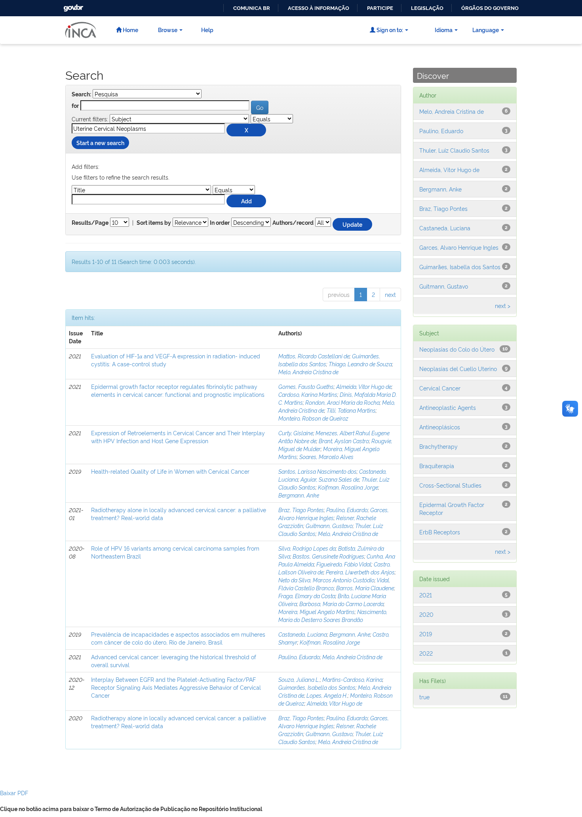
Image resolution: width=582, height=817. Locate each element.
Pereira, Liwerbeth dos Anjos (360, 572)
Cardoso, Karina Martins (307, 394)
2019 (425, 633)
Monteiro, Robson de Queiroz (313, 418)
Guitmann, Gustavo (329, 525)
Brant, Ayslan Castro (344, 440)
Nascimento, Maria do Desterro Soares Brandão (332, 615)
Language (485, 29)
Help (207, 29)
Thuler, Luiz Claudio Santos (454, 150)
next (390, 294)
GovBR (72, 5)
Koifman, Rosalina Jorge (348, 487)
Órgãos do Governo (490, 8)
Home (130, 29)
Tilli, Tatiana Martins (351, 410)
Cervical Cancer (439, 388)
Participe (380, 8)
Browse (167, 29)
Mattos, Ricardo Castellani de (314, 356)
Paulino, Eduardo (347, 509)
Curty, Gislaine (295, 432)
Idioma (444, 29)
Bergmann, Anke (298, 495)
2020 (426, 614)
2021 (425, 595)
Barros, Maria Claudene (365, 587)
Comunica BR (251, 8)
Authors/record (293, 223)
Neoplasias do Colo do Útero (457, 349)
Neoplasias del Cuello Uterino (458, 368)
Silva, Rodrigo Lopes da (307, 548)
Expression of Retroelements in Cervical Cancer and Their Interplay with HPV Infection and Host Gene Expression (178, 436)
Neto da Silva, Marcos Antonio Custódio (326, 580)
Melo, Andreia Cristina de (308, 371)
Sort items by (154, 223)
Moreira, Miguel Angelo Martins (316, 611)
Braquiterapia (436, 465)
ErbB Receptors (439, 532)
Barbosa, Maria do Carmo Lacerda (341, 603)
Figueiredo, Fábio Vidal (343, 564)
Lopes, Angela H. (327, 695)
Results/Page (90, 223)
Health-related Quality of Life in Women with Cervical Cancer (170, 471)
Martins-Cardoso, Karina (352, 679)
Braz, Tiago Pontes (301, 509)
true (424, 696)
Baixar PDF (14, 792)
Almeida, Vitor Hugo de (364, 386)
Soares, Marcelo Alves (326, 456)
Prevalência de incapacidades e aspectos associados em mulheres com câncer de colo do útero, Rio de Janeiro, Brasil (178, 638)
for (75, 106)
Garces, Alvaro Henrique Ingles (333, 513)
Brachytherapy (438, 446)
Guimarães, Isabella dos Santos (317, 687)
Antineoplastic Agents (447, 407)
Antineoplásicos (439, 427)
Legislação (427, 8)
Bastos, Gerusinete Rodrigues (328, 556)
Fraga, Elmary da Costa (306, 595)
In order (220, 223)
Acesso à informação (318, 8)
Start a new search (100, 142)
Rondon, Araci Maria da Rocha (342, 402)
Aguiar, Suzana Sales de (330, 479)
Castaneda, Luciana (302, 634)
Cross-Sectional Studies (450, 485)
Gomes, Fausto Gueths (306, 386)
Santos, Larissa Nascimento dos (317, 471)
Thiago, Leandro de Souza (360, 363)
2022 (426, 653)
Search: (81, 94)
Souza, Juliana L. (299, 679)
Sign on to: (389, 29)
